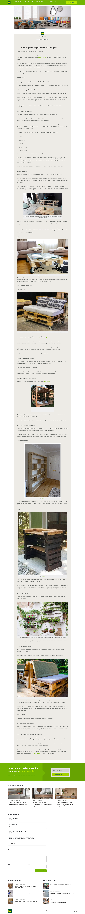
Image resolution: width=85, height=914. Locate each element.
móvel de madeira (43, 229)
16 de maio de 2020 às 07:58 (19, 820)
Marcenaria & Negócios (17, 2)
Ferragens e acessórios (55, 891)
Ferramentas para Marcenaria (52, 2)
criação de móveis (42, 57)
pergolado (47, 381)
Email (29, 864)
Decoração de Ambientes (39, 2)
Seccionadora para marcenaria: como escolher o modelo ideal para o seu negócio (61, 901)
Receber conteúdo (60, 774)
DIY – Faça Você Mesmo (29, 2)
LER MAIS (26, 808)
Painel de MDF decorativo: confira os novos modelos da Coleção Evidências (65, 804)
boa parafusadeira (44, 337)
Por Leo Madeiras (42, 36)
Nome (9, 864)
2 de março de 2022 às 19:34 (19, 833)
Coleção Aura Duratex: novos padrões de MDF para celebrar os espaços (18, 804)
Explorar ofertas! (71, 2)
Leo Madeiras (37, 753)
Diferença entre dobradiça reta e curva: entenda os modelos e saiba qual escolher (62, 894)
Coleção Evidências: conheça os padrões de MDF (26, 901)
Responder (11, 826)
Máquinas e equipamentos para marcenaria (59, 899)
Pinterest (43, 410)
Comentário (10, 855)
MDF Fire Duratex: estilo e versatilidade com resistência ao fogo (42, 804)
